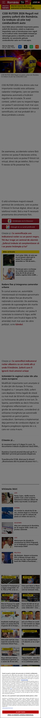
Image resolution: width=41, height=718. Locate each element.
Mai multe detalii (24, 679)
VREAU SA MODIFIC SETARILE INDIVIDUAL (20, 715)
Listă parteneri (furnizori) (7, 708)
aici (11, 688)
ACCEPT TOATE (20, 712)
